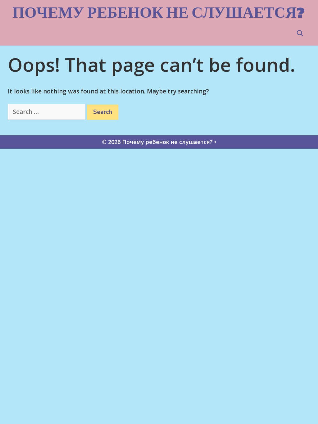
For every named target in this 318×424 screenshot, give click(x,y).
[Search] (300, 33)
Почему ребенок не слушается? (158, 12)
